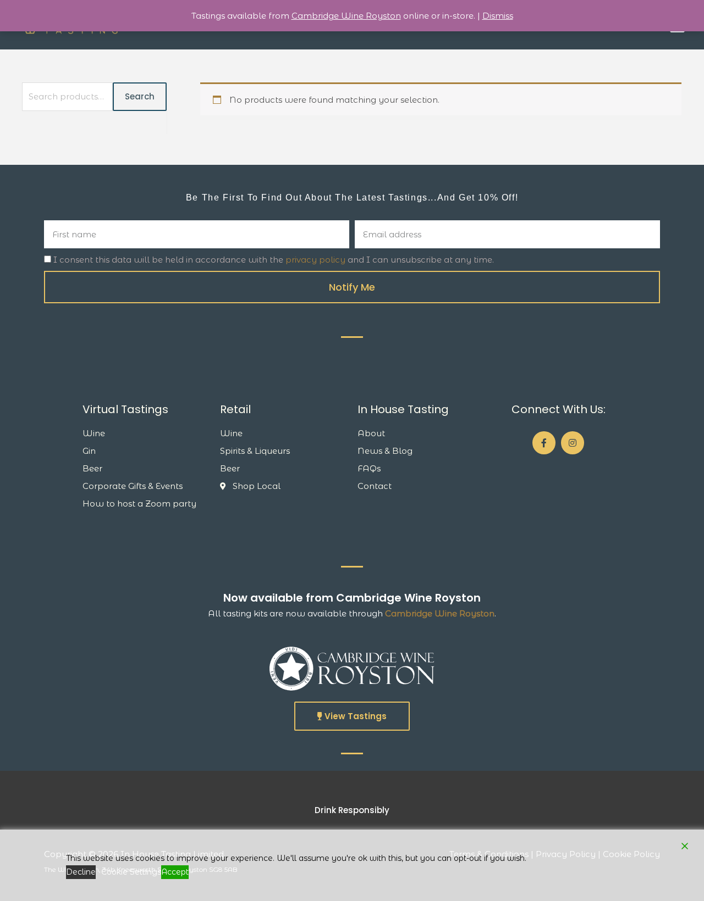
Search (140, 96)
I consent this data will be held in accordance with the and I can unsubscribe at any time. (273, 259)
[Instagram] (572, 442)
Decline (81, 872)
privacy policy (315, 259)
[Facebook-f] (544, 442)
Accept (175, 872)
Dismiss (497, 15)
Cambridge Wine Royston (439, 613)
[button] (352, 716)
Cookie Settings (131, 872)
